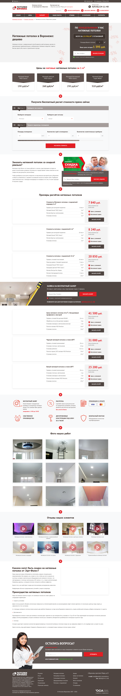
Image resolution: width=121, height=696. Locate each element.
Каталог (75, 678)
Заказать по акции (98, 53)
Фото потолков (77, 680)
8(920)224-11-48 (100, 6)
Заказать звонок (90, 10)
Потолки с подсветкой (60, 683)
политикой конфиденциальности (87, 57)
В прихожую (41, 683)
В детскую (41, 680)
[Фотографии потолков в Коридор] (60, 472)
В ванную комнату (43, 685)
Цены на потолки (78, 676)
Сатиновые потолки (59, 678)
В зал (39, 676)
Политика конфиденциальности (21, 691)
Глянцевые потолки (59, 676)
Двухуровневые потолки (61, 680)
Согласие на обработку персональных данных (25, 692)
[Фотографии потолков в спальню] (60, 496)
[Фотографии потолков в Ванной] (93, 496)
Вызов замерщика (74, 10)
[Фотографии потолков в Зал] (93, 449)
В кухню (40, 673)
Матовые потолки (59, 673)
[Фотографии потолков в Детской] (60, 449)
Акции (75, 673)
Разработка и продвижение (102, 693)
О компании (76, 685)
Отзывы (75, 683)
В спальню (41, 678)
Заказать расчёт (96, 219)
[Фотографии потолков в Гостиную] (27, 449)
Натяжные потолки (17, 19)
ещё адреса (70, 6)
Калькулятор (104, 10)
